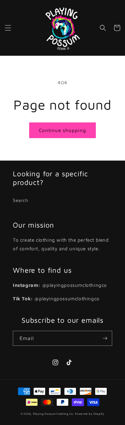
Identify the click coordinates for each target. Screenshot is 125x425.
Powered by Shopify (89, 413)
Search (20, 200)
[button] (8, 28)
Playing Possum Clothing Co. (53, 413)
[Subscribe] (105, 338)
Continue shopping (62, 130)
